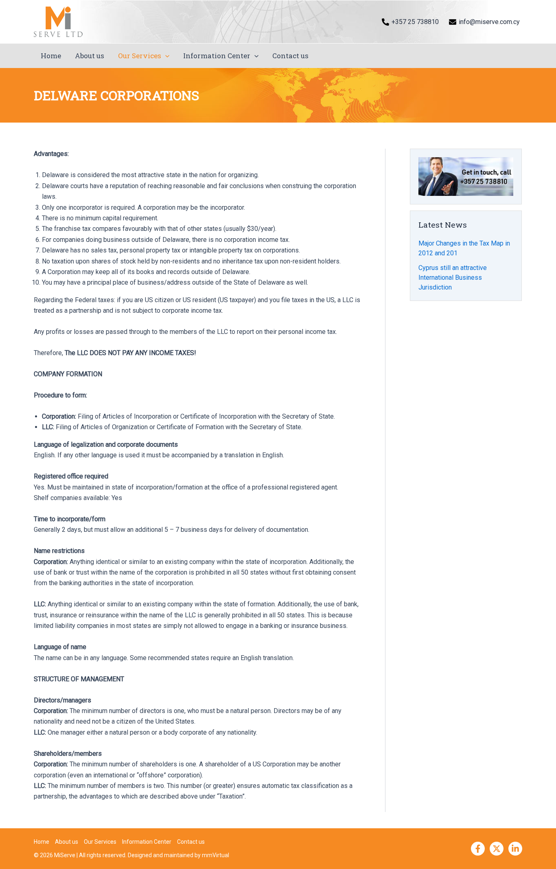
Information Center (216, 55)
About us (89, 55)
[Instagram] (515, 849)
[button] (165, 56)
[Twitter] (496, 849)
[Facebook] (478, 849)
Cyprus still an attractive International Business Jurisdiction (452, 277)
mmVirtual (215, 855)
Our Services (139, 55)
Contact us (290, 55)
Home (51, 55)
